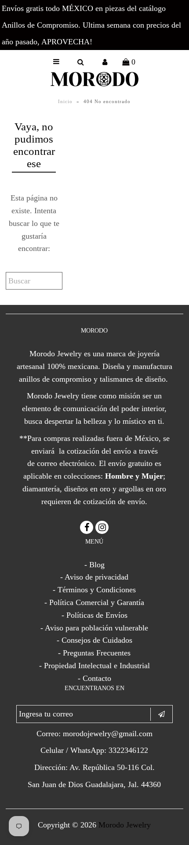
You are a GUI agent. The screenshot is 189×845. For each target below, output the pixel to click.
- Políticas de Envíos (94, 615)
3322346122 (128, 750)
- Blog (94, 564)
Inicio (65, 101)
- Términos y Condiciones (94, 589)
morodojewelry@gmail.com (108, 733)
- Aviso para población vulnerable (94, 627)
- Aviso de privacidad (94, 577)
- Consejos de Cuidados (94, 640)
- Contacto (94, 678)
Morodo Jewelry (124, 824)
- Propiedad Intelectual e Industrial (94, 665)
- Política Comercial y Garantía (94, 602)
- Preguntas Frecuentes (94, 652)
